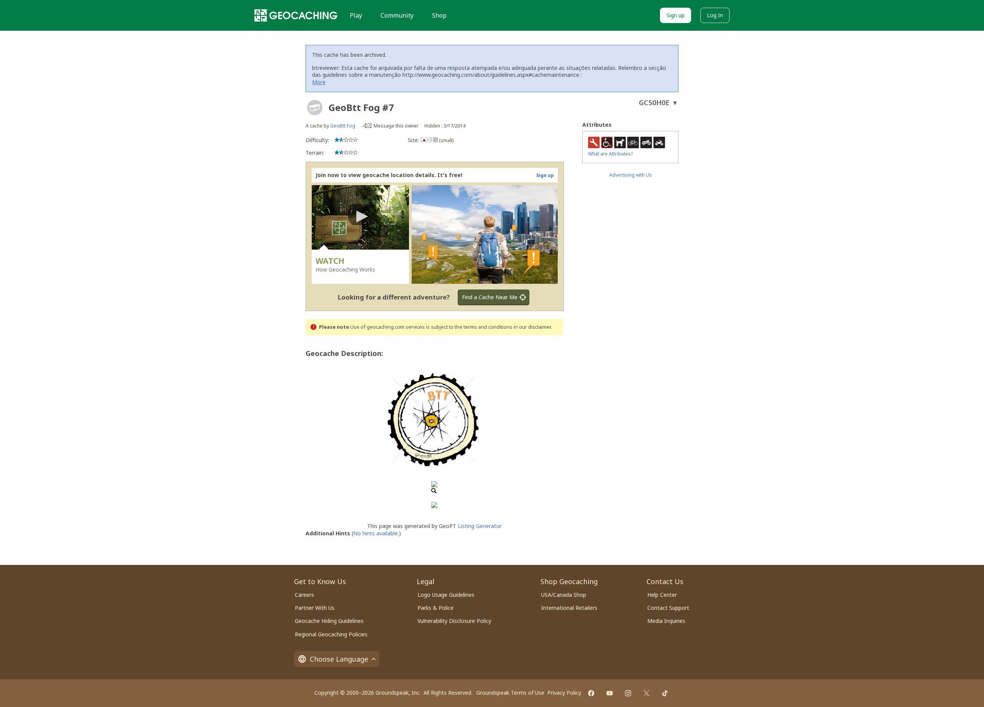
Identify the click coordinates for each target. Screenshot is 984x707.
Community (397, 15)
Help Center (662, 594)
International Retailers (569, 607)
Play (356, 15)
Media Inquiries (666, 620)
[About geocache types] (315, 107)
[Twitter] (646, 693)
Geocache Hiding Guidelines (329, 620)
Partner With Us (314, 607)
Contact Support (668, 607)
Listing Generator (480, 526)
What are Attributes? (610, 154)
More (319, 82)
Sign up (676, 15)
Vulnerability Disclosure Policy (454, 620)
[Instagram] (628, 693)
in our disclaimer (532, 327)
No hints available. (376, 533)
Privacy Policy (564, 692)
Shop (439, 15)
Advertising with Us (630, 175)
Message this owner (396, 126)
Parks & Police (435, 607)
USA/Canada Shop (563, 594)
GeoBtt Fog (342, 126)
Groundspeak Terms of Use (510, 692)
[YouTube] (609, 693)
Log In (715, 15)
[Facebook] (591, 693)
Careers (304, 594)
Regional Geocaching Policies (331, 634)
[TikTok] (665, 693)
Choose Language (339, 659)
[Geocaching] (295, 15)
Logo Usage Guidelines (445, 594)
